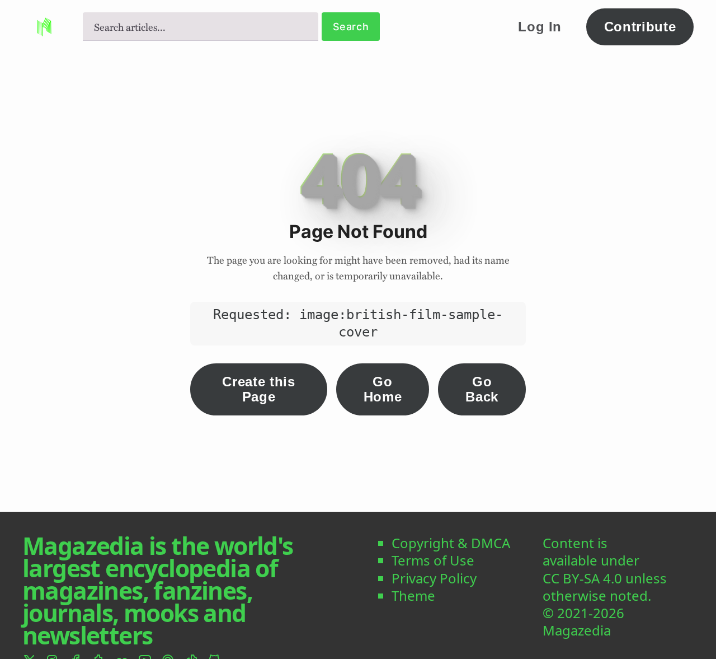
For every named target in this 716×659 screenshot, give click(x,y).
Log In (540, 26)
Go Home (383, 389)
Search (351, 26)
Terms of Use (433, 560)
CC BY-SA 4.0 (582, 578)
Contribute (640, 26)
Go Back (481, 389)
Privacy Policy (434, 578)
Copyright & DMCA (451, 542)
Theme (413, 595)
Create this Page (258, 389)
